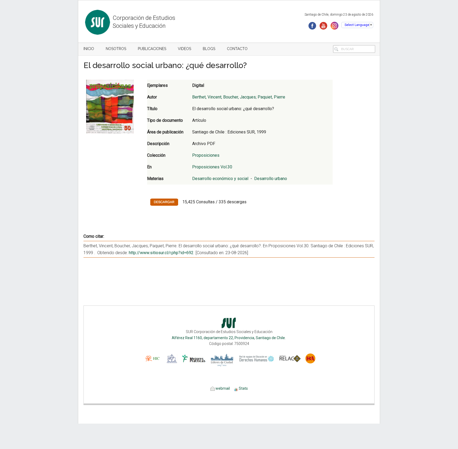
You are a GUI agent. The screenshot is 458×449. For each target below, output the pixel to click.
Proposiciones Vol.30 (212, 166)
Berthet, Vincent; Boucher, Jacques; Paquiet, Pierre (238, 97)
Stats (243, 388)
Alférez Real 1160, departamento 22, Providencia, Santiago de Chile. (229, 338)
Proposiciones (205, 155)
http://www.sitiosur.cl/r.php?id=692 (161, 252)
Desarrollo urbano (270, 178)
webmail (222, 388)
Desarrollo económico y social (220, 178)
